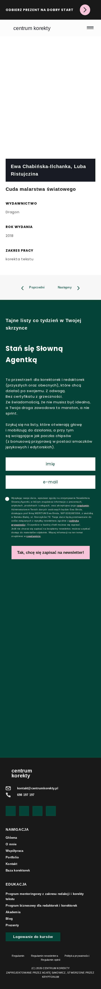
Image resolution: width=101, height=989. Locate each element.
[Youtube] (11, 811)
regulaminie (33, 536)
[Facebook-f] (24, 811)
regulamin (83, 505)
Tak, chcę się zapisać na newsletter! (50, 552)
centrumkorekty (22, 773)
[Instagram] (37, 811)
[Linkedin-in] (51, 811)
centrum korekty (31, 28)
